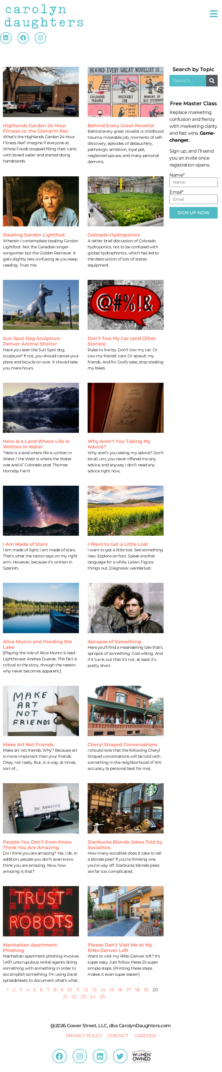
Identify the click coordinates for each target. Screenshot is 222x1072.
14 (103, 989)
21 (65, 996)
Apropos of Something (114, 641)
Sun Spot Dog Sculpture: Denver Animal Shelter (32, 341)
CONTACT (118, 1035)
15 (112, 989)
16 (120, 989)
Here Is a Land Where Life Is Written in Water (36, 444)
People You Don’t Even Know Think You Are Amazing (37, 844)
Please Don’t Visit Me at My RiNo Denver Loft (120, 947)
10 (69, 989)
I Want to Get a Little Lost (118, 544)
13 (94, 989)
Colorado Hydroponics (114, 235)
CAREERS (145, 1035)
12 (86, 989)
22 (74, 996)
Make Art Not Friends (28, 744)
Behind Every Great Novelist (121, 125)
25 (102, 996)
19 (146, 989)
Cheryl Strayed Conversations (122, 744)
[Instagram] (40, 38)
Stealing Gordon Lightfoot (34, 235)
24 (93, 996)
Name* (177, 175)
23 (83, 996)
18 (137, 989)
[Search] (212, 80)
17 (129, 989)
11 (78, 989)
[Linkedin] (6, 38)
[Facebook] (23, 38)
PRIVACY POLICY (84, 1035)
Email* (176, 192)
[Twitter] (120, 1056)
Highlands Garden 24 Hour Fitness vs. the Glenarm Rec (36, 128)
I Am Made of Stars (25, 544)
